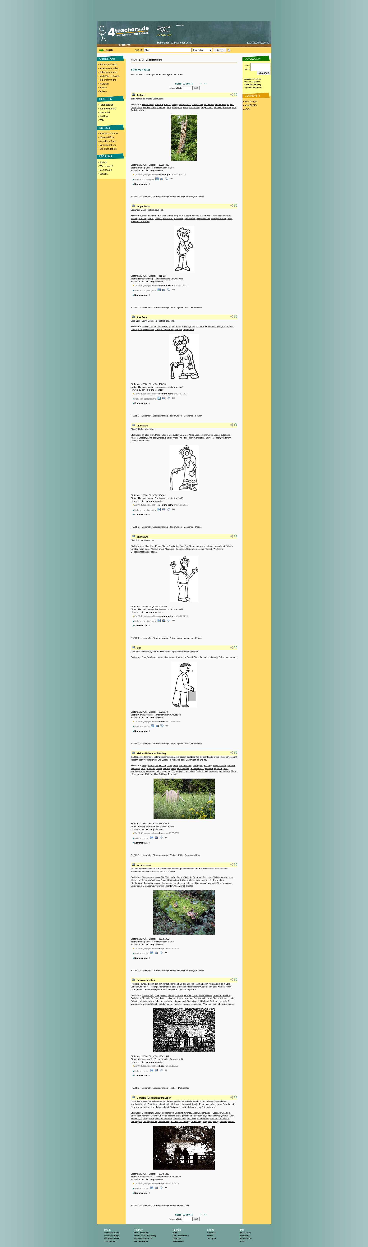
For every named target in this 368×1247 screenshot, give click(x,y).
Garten (166, 768)
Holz (232, 104)
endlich (226, 995)
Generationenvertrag (221, 215)
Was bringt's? (106, 166)
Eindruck (217, 998)
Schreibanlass (197, 768)
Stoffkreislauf (137, 883)
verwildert (135, 768)
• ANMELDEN (250, 105)
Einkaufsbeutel (200, 657)
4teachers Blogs (107, 141)
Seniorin (185, 326)
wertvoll (146, 107)
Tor (156, 765)
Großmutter (227, 326)
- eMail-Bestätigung (252, 85)
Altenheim (177, 438)
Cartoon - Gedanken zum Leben (154, 1098)
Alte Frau (142, 317)
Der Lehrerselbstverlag (145, 1236)
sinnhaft (216, 1004)
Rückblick (191, 1001)
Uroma (134, 329)
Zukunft (195, 215)
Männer (198, 307)
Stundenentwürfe (108, 64)
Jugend (187, 215)
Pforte (233, 771)
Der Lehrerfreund (181, 1236)
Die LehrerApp (141, 1241)
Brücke (163, 998)
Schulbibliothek (107, 108)
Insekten (161, 107)
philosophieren (167, 995)
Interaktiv (104, 83)
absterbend (220, 104)
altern (151, 1001)
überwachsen (188, 880)
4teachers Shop (111, 1233)
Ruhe (219, 768)
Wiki (101, 120)
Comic (151, 218)
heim (149, 438)
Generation (205, 215)
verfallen (231, 765)
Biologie (181, 196)
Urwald (157, 883)
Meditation (180, 771)
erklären (204, 435)
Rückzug (149, 774)
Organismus (207, 107)
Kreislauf (159, 104)
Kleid (219, 326)
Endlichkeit (136, 998)
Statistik (103, 174)
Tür (173, 771)
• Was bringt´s (250, 101)
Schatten (151, 768)
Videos (103, 91)
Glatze (165, 435)
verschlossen (185, 765)
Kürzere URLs (106, 137)
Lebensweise (205, 995)
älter (147, 435)
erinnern (174, 1004)
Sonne (159, 768)
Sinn (210, 1004)
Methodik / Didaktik (109, 76)
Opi (186, 435)
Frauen (198, 416)
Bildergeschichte (218, 218)
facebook (211, 1233)
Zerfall (134, 110)
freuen (154, 552)
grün (173, 877)
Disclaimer (245, 1236)
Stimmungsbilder (192, 855)
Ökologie (191, 196)
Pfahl (139, 107)
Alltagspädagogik (108, 72)
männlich (152, 215)
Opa (182, 435)
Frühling (163, 774)
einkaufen (213, 657)
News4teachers (107, 145)
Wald (144, 765)
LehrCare (177, 1238)
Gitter (169, 765)
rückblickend (203, 1001)
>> (204, 83)
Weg (205, 1004)
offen (175, 765)
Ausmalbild (168, 218)
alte (173, 326)
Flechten (227, 107)
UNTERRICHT (107, 58)
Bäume (151, 765)
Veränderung (154, 880)
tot (228, 104)
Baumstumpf (201, 883)
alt (169, 326)
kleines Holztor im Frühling (151, 753)
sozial (209, 998)
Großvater (173, 435)
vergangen (165, 771)
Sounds (103, 87)
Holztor (162, 765)
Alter (234, 107)
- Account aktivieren (252, 87)
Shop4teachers (107, 133)
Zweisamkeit (199, 998)
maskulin (162, 215)
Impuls (225, 998)
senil (155, 438)
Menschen (188, 307)
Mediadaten (105, 170)
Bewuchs (148, 883)
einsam (140, 774)
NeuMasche (178, 1241)
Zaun (173, 768)
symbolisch (224, 771)
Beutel (190, 657)
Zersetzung (194, 107)
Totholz (141, 95)
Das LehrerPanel (142, 1233)
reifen (157, 1001)
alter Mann (142, 425)
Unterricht (146, 196)
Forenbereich (106, 105)
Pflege (161, 438)
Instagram (211, 1238)
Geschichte (190, 218)
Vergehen (219, 880)
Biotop (174, 104)
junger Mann (143, 206)
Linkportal (104, 112)
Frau (178, 326)
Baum (133, 107)
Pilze (169, 107)
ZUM (175, 1233)
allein (133, 774)
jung (176, 215)
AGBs (243, 1241)
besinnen (213, 771)
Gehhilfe (200, 326)
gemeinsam (187, 998)
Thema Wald (148, 104)
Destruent (197, 877)
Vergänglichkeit (138, 771)
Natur (223, 765)
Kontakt (103, 162)
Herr (152, 435)
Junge (170, 215)
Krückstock (210, 326)
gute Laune (214, 435)
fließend (213, 1001)
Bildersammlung (108, 80)
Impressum (245, 1233)
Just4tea (103, 116)
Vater (191, 435)
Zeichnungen (176, 307)
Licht (143, 768)
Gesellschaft (148, 995)
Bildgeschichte (203, 218)
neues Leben (227, 877)
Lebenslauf (224, 1001)
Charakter (178, 218)
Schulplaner (110, 1241)
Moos (185, 107)
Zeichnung (223, 657)
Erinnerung (184, 1004)
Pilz (162, 877)
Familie (134, 218)
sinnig (224, 1004)
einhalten (190, 771)
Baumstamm (148, 877)
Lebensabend (179, 1001)
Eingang (208, 765)
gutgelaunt (225, 435)
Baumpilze (177, 107)
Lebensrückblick (146, 980)
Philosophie (183, 1088)
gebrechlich (188, 329)
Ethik (180, 855)
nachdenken (163, 1004)
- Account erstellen (252, 79)
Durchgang (198, 765)
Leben (195, 995)
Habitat (141, 110)
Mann (144, 215)
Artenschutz (197, 104)
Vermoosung (144, 865)
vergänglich (136, 1004)
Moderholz (209, 104)
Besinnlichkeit (202, 771)
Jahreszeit (172, 774)
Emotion (142, 438)
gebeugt (182, 657)
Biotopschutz (185, 104)
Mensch (216, 438)
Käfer (153, 107)
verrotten (218, 107)
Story (230, 218)
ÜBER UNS (105, 156)
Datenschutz (246, 1238)
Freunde (142, 218)
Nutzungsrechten (154, 170)
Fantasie (209, 768)
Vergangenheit (152, 771)
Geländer (155, 998)
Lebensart (217, 995)
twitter (210, 1236)
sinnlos (231, 1004)
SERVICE (104, 127)
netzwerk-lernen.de (143, 1238)
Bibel (197, 435)
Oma (192, 326)
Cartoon (158, 218)
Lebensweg (196, 1004)
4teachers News (111, 1238)
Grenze (187, 995)
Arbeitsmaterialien (108, 68)
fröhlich (134, 438)
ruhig (225, 768)
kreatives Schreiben (140, 221)
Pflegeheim (188, 438)
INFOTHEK (105, 99)
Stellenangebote (108, 149)
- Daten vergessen (251, 82)
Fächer (173, 196)
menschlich (166, 1001)
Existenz (179, 995)
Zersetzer (207, 877)
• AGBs (246, 109)
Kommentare (140, 184)
